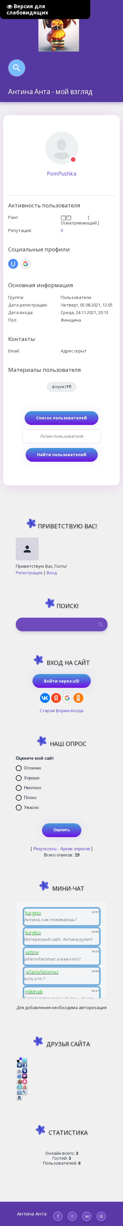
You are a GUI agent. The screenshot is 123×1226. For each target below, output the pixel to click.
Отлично (32, 768)
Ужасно (31, 807)
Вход (52, 573)
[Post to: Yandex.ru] (24, 1086)
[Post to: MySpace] (24, 1070)
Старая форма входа (61, 710)
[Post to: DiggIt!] (19, 1065)
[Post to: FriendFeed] (19, 1076)
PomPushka (61, 173)
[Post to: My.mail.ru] (19, 1092)
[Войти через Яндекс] (56, 698)
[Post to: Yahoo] (24, 1076)
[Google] (26, 264)
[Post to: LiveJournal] (24, 1092)
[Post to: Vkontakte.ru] (19, 1097)
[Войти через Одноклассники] (78, 698)
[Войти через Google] (67, 698)
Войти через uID (61, 681)
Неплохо (32, 787)
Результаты (44, 848)
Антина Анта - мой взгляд (50, 91)
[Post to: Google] (19, 1070)
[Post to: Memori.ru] (24, 1081)
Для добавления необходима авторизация (61, 1007)
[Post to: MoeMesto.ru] (19, 1086)
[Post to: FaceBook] (24, 1065)
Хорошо (31, 777)
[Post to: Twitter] (24, 1059)
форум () (61, 386)
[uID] (13, 264)
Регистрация (29, 573)
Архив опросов (75, 848)
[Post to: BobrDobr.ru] (19, 1081)
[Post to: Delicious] (19, 1059)
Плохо (30, 797)
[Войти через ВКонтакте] (45, 698)
